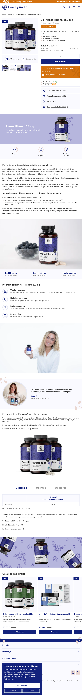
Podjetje (5, 652)
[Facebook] (78, 680)
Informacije (6, 659)
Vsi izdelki (11, 15)
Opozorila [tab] (61, 495)
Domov (4, 15)
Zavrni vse (13, 691)
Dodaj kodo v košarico (69, 2)
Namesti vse (22, 685)
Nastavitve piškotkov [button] (73, 688)
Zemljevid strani (45, 688)
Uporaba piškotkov (58, 688)
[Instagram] (73, 680)
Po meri (31, 691)
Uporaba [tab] (41, 495)
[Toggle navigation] (79, 7)
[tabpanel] (41, 517)
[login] (69, 7)
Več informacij (9, 679)
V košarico (20, 639)
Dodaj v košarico (60, 64)
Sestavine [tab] (21, 495)
